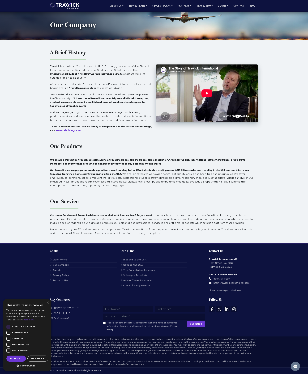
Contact (238, 5)
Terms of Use (60, 280)
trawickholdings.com (68, 130)
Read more (29, 319)
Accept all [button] (16, 358)
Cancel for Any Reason (136, 285)
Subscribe (196, 324)
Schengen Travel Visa (135, 275)
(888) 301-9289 (221, 279)
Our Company (61, 265)
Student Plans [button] (161, 5)
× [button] (48, 303)
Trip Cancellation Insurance (139, 270)
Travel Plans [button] (137, 5)
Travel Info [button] (204, 5)
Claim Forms (60, 260)
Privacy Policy (61, 275)
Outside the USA (133, 265)
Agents (57, 270)
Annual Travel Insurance (137, 280)
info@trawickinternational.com (231, 283)
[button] (27, 366)
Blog (252, 5)
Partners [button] (183, 5)
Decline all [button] (37, 358)
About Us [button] (116, 5)
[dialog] (27, 335)
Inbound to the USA (134, 260)
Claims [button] (222, 5)
